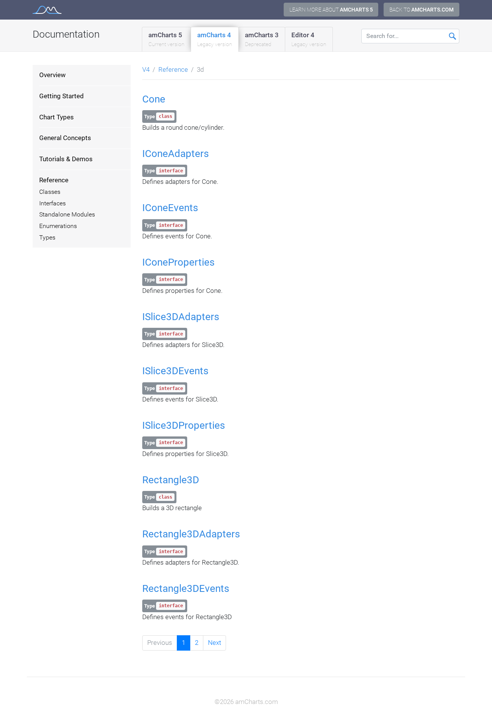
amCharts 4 (214, 39)
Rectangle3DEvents (185, 588)
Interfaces (52, 203)
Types (47, 237)
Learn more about (331, 10)
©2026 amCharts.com (246, 702)
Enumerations (58, 226)
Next (214, 642)
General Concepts (65, 138)
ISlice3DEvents (175, 371)
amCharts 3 (262, 39)
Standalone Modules (67, 214)
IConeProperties (178, 262)
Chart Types (56, 117)
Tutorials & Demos (66, 159)
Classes (49, 191)
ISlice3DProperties (183, 425)
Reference (53, 180)
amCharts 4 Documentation (47, 10)
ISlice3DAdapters (180, 316)
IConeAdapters (175, 153)
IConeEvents (170, 207)
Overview (52, 75)
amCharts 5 (166, 39)
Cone (153, 99)
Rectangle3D (170, 480)
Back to (421, 10)
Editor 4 (308, 39)
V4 (146, 69)
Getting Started (61, 96)
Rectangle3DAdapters (191, 534)
